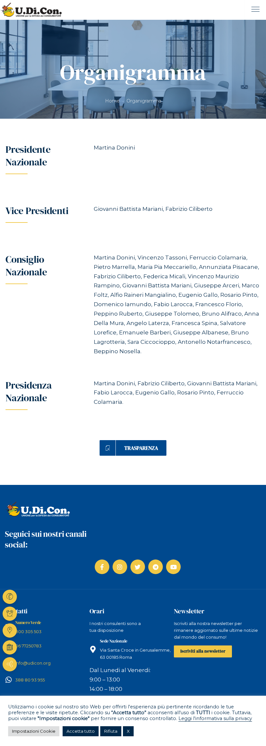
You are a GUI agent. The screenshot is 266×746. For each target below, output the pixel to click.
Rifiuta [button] (110, 731)
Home (112, 101)
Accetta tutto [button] (80, 731)
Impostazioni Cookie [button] (33, 731)
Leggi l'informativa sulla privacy (215, 718)
